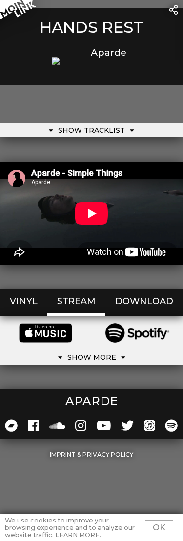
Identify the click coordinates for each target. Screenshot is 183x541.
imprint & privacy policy (91, 454)
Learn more (77, 535)
